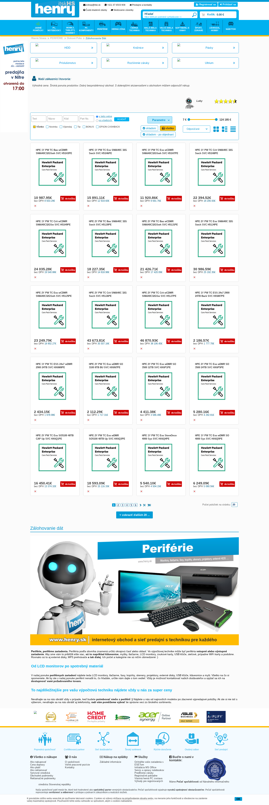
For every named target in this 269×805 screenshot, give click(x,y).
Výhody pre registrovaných (148, 781)
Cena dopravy (37, 764)
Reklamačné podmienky (43, 778)
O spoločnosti (72, 762)
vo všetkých (106, 120)
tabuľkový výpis (233, 129)
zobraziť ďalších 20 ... (135, 514)
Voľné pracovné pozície (77, 764)
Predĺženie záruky (144, 773)
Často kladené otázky (96, 10)
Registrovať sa (207, 4)
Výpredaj (67, 127)
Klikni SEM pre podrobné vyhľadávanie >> (163, 17)
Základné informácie (110, 762)
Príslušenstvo (67, 62)
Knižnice (138, 47)
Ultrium (209, 62)
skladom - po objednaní (159, 134)
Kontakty (69, 767)
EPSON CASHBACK (109, 127)
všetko (169, 128)
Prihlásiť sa (229, 4)
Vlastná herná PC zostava (148, 778)
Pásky (209, 47)
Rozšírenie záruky (138, 62)
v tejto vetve (105, 116)
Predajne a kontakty (142, 5)
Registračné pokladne (145, 775)
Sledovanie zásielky (123, 10)
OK (238, 798)
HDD (67, 47)
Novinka (53, 127)
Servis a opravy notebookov (149, 770)
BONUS (90, 127)
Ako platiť (35, 767)
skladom (150, 128)
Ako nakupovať (38, 762)
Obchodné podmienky (41, 775)
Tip (79, 127)
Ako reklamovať (38, 770)
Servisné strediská (40, 773)
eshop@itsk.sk (93, 5)
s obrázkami (224, 129)
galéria (216, 129)
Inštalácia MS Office (145, 767)
